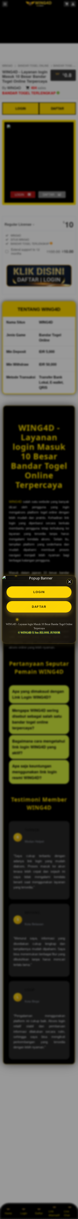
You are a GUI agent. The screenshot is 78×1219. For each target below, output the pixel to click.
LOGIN (39, 592)
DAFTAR (39, 606)
